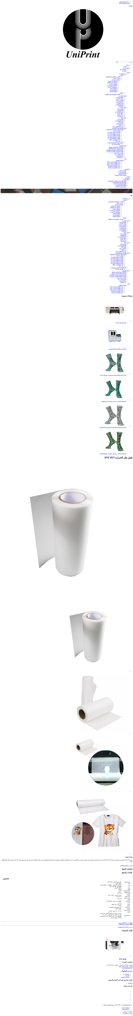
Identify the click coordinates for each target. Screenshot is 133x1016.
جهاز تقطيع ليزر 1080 (114, 139)
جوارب (121, 75)
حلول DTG (123, 107)
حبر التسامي (120, 157)
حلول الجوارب (122, 95)
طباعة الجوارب (122, 170)
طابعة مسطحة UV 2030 (114, 138)
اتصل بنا (124, 70)
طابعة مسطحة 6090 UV (114, 132)
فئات (125, 66)
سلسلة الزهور (113, 88)
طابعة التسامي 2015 (121, 322)
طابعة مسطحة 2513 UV (114, 136)
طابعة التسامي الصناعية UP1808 (115, 150)
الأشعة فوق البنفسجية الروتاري (115, 142)
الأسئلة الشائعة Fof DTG (120, 183)
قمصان (121, 93)
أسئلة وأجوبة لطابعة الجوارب (119, 182)
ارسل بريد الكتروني (127, 1013)
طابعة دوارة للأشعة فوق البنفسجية (117, 349)
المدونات (127, 178)
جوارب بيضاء (117, 78)
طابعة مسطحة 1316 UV (114, 135)
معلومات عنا (126, 68)
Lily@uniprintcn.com (127, 968)
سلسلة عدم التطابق (112, 82)
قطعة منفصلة (119, 160)
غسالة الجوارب (119, 101)
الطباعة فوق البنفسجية (120, 175)
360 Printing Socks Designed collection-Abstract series (113, 427)
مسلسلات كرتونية (112, 87)
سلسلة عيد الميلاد (112, 81)
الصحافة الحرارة (119, 112)
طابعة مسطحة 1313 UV (114, 134)
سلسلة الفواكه (113, 91)
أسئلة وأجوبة (126, 179)
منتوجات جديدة (125, 1007)
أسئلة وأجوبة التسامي (120, 185)
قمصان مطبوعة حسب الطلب (112, 94)
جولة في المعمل (125, 977)
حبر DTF (121, 125)
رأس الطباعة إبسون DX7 (113, 163)
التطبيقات (126, 169)
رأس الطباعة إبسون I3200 (113, 164)
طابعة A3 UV (116, 131)
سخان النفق (120, 114)
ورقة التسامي (119, 156)
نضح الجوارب (120, 103)
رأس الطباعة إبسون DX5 (113, 161)
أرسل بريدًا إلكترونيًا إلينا (126, 865)
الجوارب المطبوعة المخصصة (112, 76)
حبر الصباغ (120, 116)
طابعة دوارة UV (116, 144)
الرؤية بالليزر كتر (119, 154)
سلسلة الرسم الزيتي (112, 85)
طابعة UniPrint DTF (124, 924)
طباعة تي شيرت (122, 172)
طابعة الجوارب (119, 97)
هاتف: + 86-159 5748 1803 (125, 966)
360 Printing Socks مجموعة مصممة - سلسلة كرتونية (113, 375)
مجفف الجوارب (119, 104)
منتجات (127, 191)
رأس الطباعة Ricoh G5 (114, 166)
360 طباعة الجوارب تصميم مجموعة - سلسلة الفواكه (113, 453)
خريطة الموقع (125, 1009)
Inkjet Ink (120, 106)
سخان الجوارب (119, 98)
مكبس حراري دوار (118, 153)
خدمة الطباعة (122, 73)
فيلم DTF (120, 122)
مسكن (127, 65)
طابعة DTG (120, 109)
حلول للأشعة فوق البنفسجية (119, 128)
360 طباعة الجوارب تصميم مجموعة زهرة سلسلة (114, 401)
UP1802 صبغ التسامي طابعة (116, 147)
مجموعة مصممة (116, 79)
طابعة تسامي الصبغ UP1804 (116, 148)
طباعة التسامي (122, 173)
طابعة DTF (120, 119)
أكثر (125, 159)
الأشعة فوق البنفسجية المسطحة (115, 129)
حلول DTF (123, 117)
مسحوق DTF (119, 123)
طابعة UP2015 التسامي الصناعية (118, 276)
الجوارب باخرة (119, 100)
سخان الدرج (120, 113)
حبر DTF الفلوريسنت (117, 126)
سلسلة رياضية (113, 84)
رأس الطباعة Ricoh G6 (114, 167)
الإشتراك (130, 983)
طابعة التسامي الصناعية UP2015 (115, 151)
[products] (90, 671)
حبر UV (118, 141)
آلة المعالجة (120, 110)
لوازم (128, 72)
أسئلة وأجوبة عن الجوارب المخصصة (117, 181)
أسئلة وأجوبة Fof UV (121, 186)
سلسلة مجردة (113, 90)
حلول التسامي (122, 145)
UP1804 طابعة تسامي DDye (119, 273)
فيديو (128, 176)
